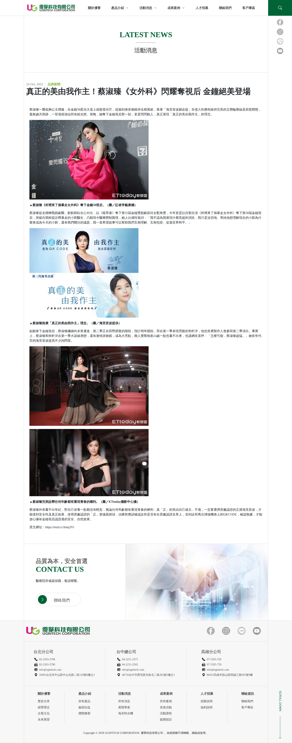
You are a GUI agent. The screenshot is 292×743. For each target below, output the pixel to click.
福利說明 (207, 707)
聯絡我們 (225, 8)
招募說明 (207, 701)
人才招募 (202, 8)
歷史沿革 (44, 701)
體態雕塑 (84, 713)
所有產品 (84, 701)
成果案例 (173, 8)
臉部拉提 (84, 707)
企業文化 (44, 713)
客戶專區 (248, 8)
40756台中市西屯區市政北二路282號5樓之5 (148, 674)
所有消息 (124, 701)
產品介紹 (117, 8)
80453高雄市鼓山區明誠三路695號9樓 (230, 674)
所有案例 (166, 701)
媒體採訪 (166, 719)
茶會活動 (166, 707)
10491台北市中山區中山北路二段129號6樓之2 (67, 674)
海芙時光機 (125, 713)
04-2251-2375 (130, 659)
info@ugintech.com (50, 669)
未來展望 (44, 719)
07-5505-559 (214, 659)
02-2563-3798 (47, 659)
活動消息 (145, 8)
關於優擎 (94, 8)
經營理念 (44, 707)
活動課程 (166, 713)
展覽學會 (124, 707)
